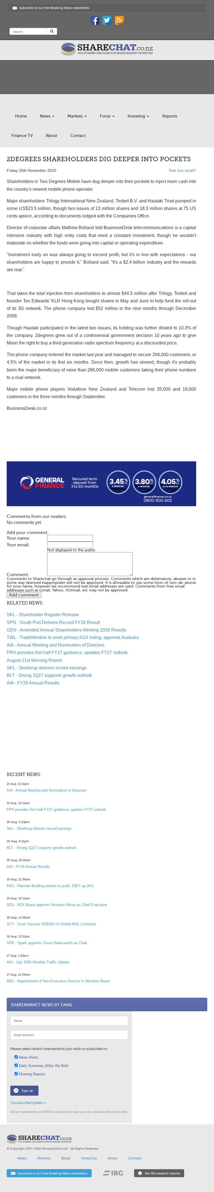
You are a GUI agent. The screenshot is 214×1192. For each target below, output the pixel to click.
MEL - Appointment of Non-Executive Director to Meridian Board (58, 981)
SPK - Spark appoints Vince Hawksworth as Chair (47, 943)
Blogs (65, 1158)
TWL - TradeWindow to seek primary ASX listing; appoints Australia (73, 637)
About (51, 135)
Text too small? (182, 170)
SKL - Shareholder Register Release (43, 614)
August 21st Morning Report (34, 660)
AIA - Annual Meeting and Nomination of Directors (55, 645)
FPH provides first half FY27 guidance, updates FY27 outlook (67, 652)
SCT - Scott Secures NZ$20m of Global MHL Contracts (51, 924)
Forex (106, 116)
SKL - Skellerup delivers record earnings (46, 667)
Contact (78, 135)
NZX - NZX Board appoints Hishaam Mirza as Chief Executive (57, 905)
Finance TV (22, 135)
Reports (169, 116)
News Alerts (28, 1057)
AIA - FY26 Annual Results (33, 683)
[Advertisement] (101, 443)
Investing (137, 116)
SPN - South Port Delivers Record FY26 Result (53, 622)
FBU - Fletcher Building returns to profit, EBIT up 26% (50, 886)
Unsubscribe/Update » (28, 1103)
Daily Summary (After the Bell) (43, 1066)
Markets (75, 116)
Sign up (27, 1091)
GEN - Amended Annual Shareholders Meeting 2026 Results (66, 630)
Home (21, 116)
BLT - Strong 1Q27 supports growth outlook (49, 675)
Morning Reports (31, 1074)
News (46, 116)
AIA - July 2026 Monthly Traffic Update (38, 962)
